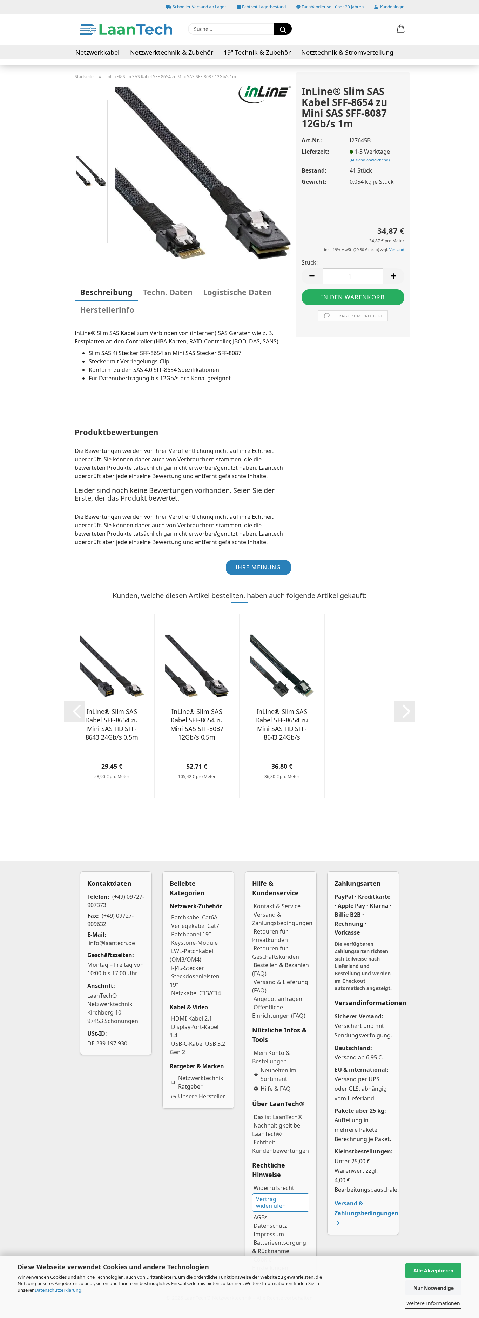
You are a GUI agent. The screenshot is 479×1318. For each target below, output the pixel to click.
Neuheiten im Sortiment (278, 1074)
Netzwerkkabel (97, 52)
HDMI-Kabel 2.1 (191, 1018)
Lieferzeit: (315, 151)
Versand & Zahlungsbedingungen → (366, 1212)
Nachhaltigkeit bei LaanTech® (277, 1130)
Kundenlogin (391, 7)
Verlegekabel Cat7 (195, 926)
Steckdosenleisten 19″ (195, 980)
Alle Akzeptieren (433, 1270)
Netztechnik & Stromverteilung (347, 52)
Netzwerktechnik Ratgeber (200, 1082)
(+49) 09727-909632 (110, 920)
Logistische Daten (237, 292)
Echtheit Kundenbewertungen (280, 1146)
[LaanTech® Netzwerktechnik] (126, 29)
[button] (401, 29)
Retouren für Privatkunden (270, 936)
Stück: (310, 262)
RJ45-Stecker (187, 968)
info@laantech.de (112, 943)
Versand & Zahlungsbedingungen (282, 919)
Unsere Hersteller (201, 1096)
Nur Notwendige (433, 1288)
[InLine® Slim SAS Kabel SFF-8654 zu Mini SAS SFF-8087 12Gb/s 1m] (203, 172)
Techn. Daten (168, 292)
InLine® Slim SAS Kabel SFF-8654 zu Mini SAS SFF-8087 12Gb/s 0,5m (196, 724)
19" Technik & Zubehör (257, 52)
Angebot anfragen (278, 999)
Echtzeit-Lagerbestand (263, 7)
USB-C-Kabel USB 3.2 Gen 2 (197, 1048)
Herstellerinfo (107, 309)
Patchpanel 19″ (191, 934)
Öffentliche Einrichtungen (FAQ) (278, 1011)
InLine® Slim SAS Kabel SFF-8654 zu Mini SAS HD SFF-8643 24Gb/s (282, 724)
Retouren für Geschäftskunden (275, 952)
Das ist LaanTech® (278, 1117)
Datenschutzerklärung (58, 1290)
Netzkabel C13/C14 (196, 993)
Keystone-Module (194, 942)
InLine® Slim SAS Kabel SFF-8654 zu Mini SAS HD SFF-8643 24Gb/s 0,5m (112, 724)
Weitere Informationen (433, 1303)
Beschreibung (106, 292)
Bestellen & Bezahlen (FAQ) (280, 969)
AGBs (261, 1217)
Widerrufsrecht (274, 1188)
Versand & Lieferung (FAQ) (280, 986)
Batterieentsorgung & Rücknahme (279, 1247)
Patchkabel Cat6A (194, 917)
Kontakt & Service (277, 906)
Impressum (269, 1234)
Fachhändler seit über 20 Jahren (332, 7)
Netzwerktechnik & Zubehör (171, 52)
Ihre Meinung (258, 567)
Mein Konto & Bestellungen (271, 1057)
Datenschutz (270, 1226)
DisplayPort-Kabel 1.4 (194, 1031)
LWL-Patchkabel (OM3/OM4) (191, 955)
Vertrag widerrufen (271, 1202)
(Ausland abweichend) (370, 159)
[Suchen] (283, 29)
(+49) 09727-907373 (115, 901)
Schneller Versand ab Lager (198, 7)
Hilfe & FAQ (276, 1088)
